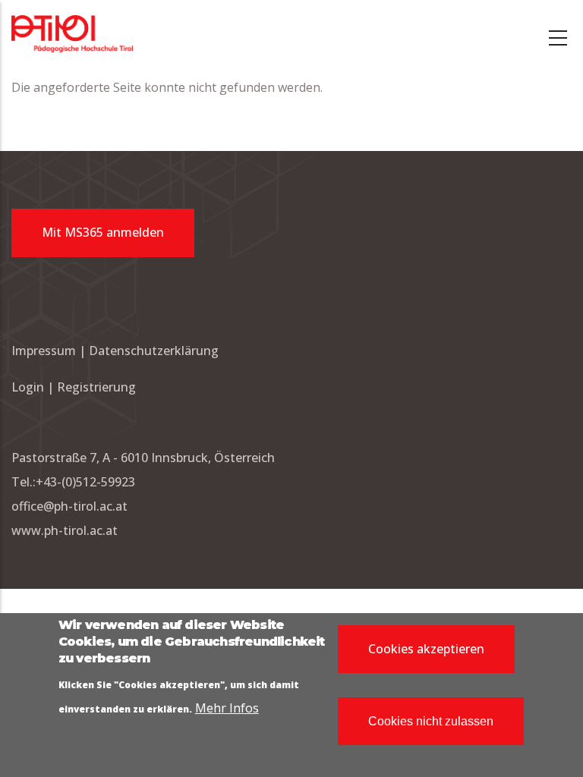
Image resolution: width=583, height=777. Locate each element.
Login (29, 387)
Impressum (43, 350)
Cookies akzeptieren (426, 648)
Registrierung (96, 387)
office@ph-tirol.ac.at (69, 506)
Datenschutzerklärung (154, 350)
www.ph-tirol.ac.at (64, 530)
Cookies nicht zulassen (430, 721)
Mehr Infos (227, 708)
